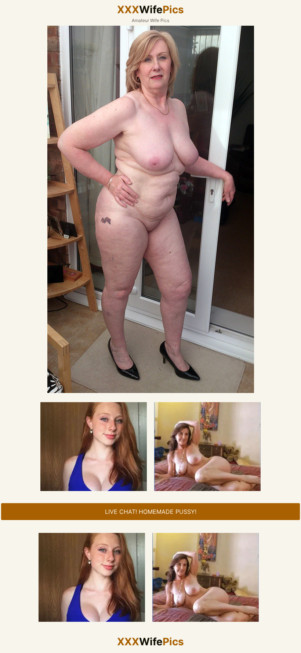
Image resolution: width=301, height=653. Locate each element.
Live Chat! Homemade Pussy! (150, 511)
